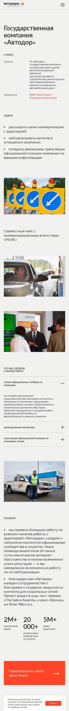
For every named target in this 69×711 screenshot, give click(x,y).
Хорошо (53, 703)
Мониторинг (44, 94)
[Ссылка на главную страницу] (14, 5)
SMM (32, 94)
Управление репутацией (43, 97)
